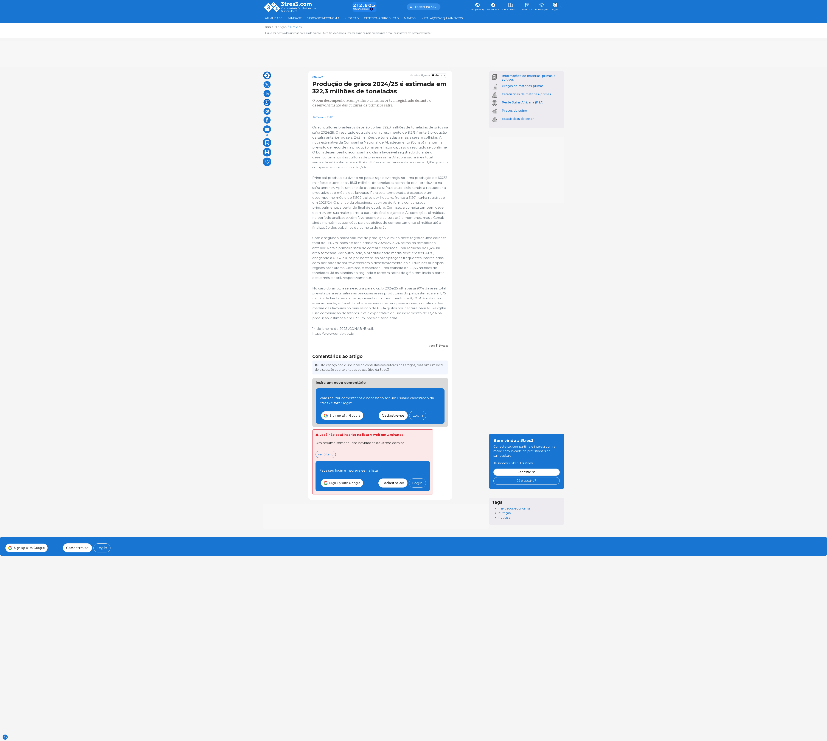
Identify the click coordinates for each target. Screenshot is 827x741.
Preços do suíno (514, 111)
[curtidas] (267, 162)
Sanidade (295, 18)
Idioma (438, 75)
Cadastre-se (393, 415)
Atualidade (273, 18)
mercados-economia (514, 508)
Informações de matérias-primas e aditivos (528, 77)
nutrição (505, 513)
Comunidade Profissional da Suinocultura (298, 10)
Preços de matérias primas (523, 86)
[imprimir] (267, 152)
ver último (325, 454)
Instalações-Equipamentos (442, 18)
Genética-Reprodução (381, 18)
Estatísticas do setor (518, 119)
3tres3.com (296, 4)
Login (417, 415)
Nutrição (352, 18)
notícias (504, 517)
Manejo (410, 18)
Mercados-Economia (323, 18)
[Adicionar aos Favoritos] (267, 142)
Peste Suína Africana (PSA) (522, 102)
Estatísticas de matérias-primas (526, 94)
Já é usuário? (526, 481)
